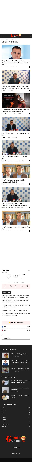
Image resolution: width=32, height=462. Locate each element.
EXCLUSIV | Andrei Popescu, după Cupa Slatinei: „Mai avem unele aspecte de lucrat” (15, 301)
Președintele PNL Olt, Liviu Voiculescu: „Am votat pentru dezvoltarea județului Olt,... (16, 63)
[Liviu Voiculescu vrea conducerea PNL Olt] (16, 124)
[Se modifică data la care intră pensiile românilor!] (5, 397)
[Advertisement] (16, 17)
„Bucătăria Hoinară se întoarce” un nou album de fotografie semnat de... (15, 111)
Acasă (3, 39)
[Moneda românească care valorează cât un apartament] (5, 390)
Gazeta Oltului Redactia (7, 113)
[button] (2, 36)
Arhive (3, 335)
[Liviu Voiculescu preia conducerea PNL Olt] (16, 218)
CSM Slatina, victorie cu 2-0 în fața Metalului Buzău (14, 310)
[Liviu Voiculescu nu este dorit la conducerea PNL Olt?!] (16, 171)
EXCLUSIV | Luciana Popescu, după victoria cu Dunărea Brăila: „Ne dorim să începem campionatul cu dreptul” (15, 296)
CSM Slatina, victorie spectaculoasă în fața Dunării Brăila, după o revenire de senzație (16, 306)
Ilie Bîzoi (4, 66)
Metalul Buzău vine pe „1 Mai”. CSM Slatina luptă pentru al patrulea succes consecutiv (16, 314)
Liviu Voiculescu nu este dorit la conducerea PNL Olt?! (13, 181)
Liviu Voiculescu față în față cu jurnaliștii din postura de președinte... (15, 204)
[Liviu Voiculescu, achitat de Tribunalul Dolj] (16, 147)
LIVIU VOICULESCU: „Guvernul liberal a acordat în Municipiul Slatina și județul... (16, 87)
